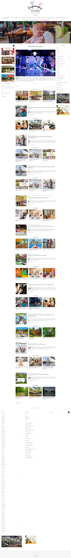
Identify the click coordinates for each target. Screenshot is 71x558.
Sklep (11, 17)
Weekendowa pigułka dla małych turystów (62, 82)
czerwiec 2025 (3, 423)
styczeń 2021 (3, 500)
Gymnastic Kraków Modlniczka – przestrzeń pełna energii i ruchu (41, 226)
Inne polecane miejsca (35, 45)
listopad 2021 (3, 483)
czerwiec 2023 (3, 450)
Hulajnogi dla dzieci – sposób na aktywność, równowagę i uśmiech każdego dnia (21, 160)
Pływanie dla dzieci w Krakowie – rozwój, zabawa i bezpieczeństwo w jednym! (35, 308)
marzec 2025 (3, 426)
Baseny (26, 414)
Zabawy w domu (59, 87)
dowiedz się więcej (35, 34)
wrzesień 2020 (3, 507)
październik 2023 (3, 445)
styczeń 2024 (3, 442)
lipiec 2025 (2, 421)
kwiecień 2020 (3, 516)
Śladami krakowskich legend (60, 77)
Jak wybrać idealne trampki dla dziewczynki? (37, 344)
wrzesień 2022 (3, 466)
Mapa (19, 17)
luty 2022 (2, 478)
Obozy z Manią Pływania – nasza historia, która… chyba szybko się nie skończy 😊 (21, 308)
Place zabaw (15, 17)
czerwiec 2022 (3, 471)
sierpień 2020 (3, 509)
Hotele (26, 419)
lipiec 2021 (2, 490)
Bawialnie (43, 17)
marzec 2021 (3, 497)
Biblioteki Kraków (59, 51)
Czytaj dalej (35, 83)
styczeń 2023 (3, 459)
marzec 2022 (3, 476)
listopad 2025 (3, 419)
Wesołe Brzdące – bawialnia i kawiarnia (35, 219)
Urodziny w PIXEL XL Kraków (35, 46)
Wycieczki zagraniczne (59, 85)
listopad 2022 (3, 462)
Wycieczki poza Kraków (30, 17)
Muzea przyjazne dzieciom (50, 17)
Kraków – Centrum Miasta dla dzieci (61, 63)
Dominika (18, 86)
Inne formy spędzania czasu (32, 313)
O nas (2, 94)
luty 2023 (2, 457)
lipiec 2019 (2, 531)
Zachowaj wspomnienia (59, 89)
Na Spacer (23, 17)
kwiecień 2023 (3, 454)
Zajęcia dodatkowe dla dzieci (35, 254)
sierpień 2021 (3, 488)
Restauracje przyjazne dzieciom (61, 17)
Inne (28, 283)
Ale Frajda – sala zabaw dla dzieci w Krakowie (37, 255)
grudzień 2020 (3, 502)
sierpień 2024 (3, 435)
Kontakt (2, 89)
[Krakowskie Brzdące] (35, 7)
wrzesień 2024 (3, 433)
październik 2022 (3, 464)
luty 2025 (2, 428)
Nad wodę (58, 70)
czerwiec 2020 (3, 512)
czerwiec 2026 (3, 414)
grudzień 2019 (3, 523)
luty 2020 (2, 519)
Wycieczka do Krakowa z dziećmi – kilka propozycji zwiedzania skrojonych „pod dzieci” (49, 398)
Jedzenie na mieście (59, 61)
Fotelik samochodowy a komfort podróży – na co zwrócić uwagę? (41, 284)
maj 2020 (2, 514)
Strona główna (6, 17)
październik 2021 (3, 485)
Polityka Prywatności (4, 96)
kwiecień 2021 (3, 495)
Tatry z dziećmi (58, 80)
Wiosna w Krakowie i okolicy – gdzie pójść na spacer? (38, 374)
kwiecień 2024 (3, 438)
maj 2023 (2, 452)
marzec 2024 (3, 440)
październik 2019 (3, 526)
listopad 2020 (3, 504)
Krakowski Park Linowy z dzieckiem (48, 337)
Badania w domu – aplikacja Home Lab (48, 307)
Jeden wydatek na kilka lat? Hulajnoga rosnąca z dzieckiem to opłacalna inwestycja (49, 190)
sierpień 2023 (3, 447)
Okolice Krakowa (38, 17)
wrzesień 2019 (3, 528)
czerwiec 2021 (3, 492)
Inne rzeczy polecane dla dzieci (32, 135)
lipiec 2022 (2, 469)
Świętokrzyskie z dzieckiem (28, 445)
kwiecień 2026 (3, 416)
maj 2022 (2, 473)
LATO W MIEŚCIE (39, 313)
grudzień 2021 (3, 481)
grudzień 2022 (3, 461)
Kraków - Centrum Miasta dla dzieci (43, 195)
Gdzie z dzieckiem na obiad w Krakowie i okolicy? (7, 87)
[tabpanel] (35, 32)
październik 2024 (3, 431)
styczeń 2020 (3, 521)
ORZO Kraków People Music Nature (35, 31)
